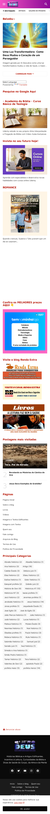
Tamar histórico (12, 659)
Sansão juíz (10, 646)
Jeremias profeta (32, 597)
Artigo (27, 566)
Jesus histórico (35, 602)
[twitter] (18, 770)
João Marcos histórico (15, 615)
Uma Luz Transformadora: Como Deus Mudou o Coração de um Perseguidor (23, 55)
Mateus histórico (13, 624)
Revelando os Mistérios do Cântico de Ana (27, 473)
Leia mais (18, 802)
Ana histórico (11, 566)
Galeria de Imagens (37, 11)
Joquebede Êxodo (32, 606)
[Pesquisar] (46, 4)
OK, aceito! (25, 809)
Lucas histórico (31, 619)
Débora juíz (29, 571)
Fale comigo (8, 534)
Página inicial (8, 500)
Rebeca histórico (13, 637)
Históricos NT (11, 593)
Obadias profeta (12, 632)
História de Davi (12, 588)
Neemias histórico (13, 628)
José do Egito (27, 610)
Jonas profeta (11, 606)
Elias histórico (11, 575)
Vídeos (6, 514)
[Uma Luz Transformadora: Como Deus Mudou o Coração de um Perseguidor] (25, 35)
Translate (23, 84)
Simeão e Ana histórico (15, 650)
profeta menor (31, 668)
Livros (5, 509)
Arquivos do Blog (10, 539)
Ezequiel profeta (13, 584)
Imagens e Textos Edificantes (15, 519)
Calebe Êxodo (12, 571)
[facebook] (12, 770)
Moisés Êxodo (32, 624)
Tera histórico (32, 659)
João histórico (37, 615)
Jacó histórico (11, 597)
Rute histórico (33, 637)
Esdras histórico (12, 579)
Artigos (21, 11)
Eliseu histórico (31, 575)
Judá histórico (12, 619)
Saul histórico (28, 646)
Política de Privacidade (13, 549)
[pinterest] (37, 770)
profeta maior (12, 668)
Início (12, 783)
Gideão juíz (32, 584)
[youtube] (25, 770)
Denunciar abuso (13, 729)
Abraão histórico (13, 562)
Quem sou (7, 529)
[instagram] (31, 770)
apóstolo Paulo (34, 663)
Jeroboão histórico (13, 602)
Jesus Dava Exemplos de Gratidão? (25, 483)
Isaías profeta (30, 593)
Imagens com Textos (12, 524)
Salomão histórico (13, 641)
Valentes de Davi (13, 663)
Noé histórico (34, 628)
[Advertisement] (25, 272)
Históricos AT (32, 588)
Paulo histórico (33, 632)
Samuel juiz (33, 641)
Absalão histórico (34, 562)
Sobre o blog (8, 505)
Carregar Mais (24, 74)
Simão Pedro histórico (15, 655)
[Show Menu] (4, 4)
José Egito (10, 610)
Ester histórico (32, 579)
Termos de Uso (9, 544)
